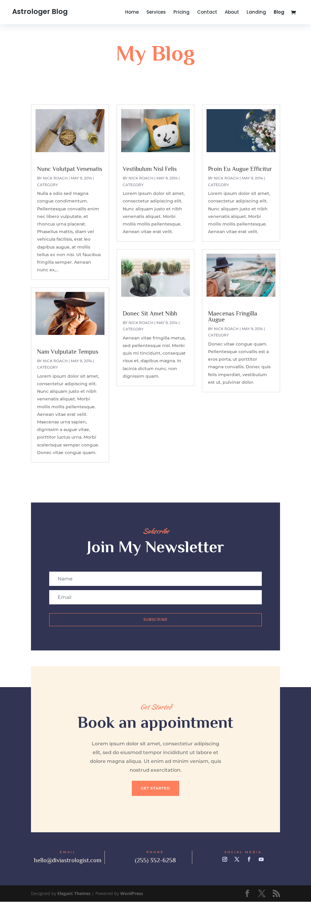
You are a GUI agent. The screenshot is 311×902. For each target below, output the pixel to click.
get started (155, 788)
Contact (207, 12)
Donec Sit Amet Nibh (150, 313)
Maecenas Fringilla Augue (232, 316)
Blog (279, 12)
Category (47, 184)
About (232, 12)
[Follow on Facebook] (249, 859)
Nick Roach (55, 178)
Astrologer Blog (40, 11)
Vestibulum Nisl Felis (150, 168)
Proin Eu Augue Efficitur (240, 168)
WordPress (131, 893)
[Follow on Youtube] (261, 859)
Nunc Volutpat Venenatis (69, 168)
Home (132, 12)
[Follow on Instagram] (225, 859)
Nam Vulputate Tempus (67, 351)
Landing (256, 12)
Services (156, 12)
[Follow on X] (237, 859)
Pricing (181, 12)
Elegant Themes (74, 893)
